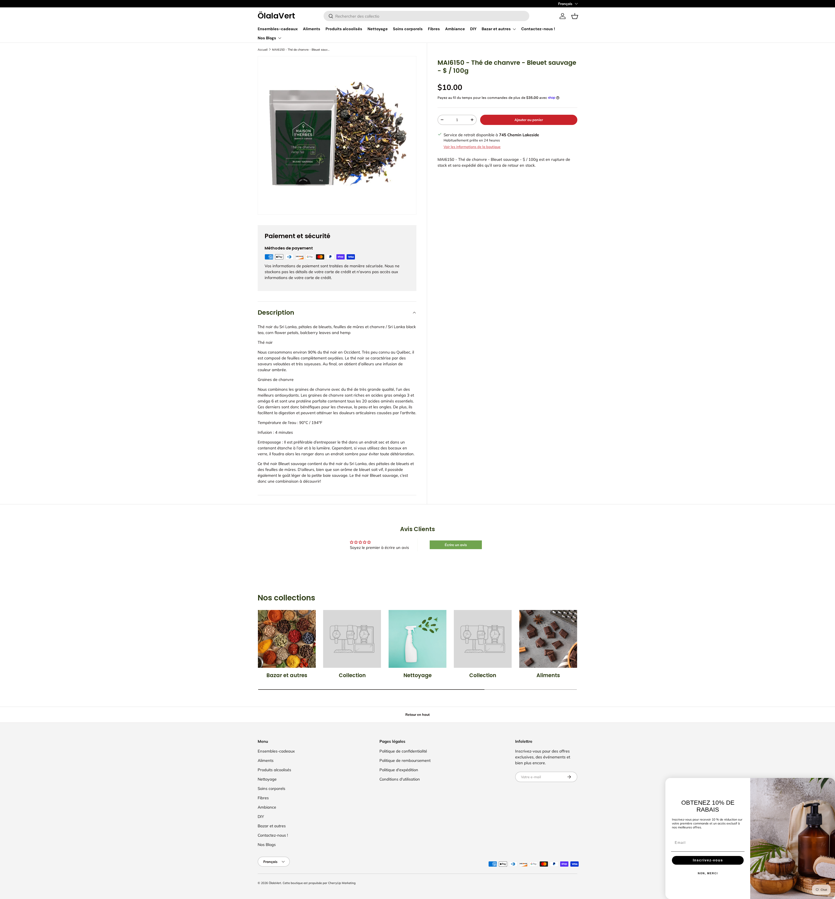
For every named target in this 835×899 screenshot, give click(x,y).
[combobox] (426, 16)
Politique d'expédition (398, 769)
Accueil (262, 49)
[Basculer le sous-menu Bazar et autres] (514, 29)
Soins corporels (408, 29)
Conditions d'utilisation (399, 779)
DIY (473, 29)
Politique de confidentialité (403, 751)
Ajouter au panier (528, 119)
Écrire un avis (456, 545)
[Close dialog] (830, 782)
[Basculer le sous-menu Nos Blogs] (279, 38)
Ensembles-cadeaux (278, 29)
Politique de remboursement (405, 760)
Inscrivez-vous (708, 860)
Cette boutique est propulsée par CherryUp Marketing (319, 883)
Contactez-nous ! (538, 29)
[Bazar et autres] (287, 639)
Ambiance (455, 29)
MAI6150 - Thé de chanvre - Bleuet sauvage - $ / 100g (301, 49)
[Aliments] (548, 639)
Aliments (311, 29)
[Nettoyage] (417, 639)
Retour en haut (417, 714)
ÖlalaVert (275, 883)
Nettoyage (377, 29)
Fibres (434, 29)
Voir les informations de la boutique (472, 147)
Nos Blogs (267, 38)
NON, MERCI (708, 873)
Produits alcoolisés (344, 29)
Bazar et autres (496, 29)
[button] (574, 16)
